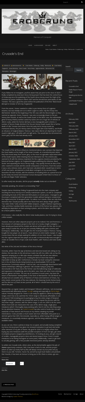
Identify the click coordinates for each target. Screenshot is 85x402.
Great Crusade (22, 68)
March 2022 (72, 132)
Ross (70, 197)
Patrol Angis (55, 291)
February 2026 (73, 119)
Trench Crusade (28, 309)
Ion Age (47, 45)
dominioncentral (17, 65)
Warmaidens (5, 71)
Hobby (65, 49)
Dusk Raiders (52, 49)
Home (30, 45)
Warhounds (71, 49)
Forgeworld (5, 68)
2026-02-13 (7, 65)
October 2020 (73, 156)
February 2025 (73, 126)
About (55, 45)
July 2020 (72, 162)
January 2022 (73, 136)
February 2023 (73, 129)
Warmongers (13, 71)
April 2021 (72, 146)
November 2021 (74, 139)
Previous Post (9, 384)
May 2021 (72, 142)
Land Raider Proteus (76, 101)
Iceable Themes (18, 396)
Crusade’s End (73, 86)
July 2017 (72, 169)
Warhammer (38, 45)
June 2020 (72, 166)
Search (68, 66)
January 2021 (73, 152)
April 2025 (72, 123)
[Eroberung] (42, 10)
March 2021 (72, 149)
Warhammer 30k (50, 68)
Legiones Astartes (40, 68)
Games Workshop (13, 68)
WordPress (35, 394)
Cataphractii (73, 104)
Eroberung (60, 49)
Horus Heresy (31, 68)
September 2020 (74, 159)
